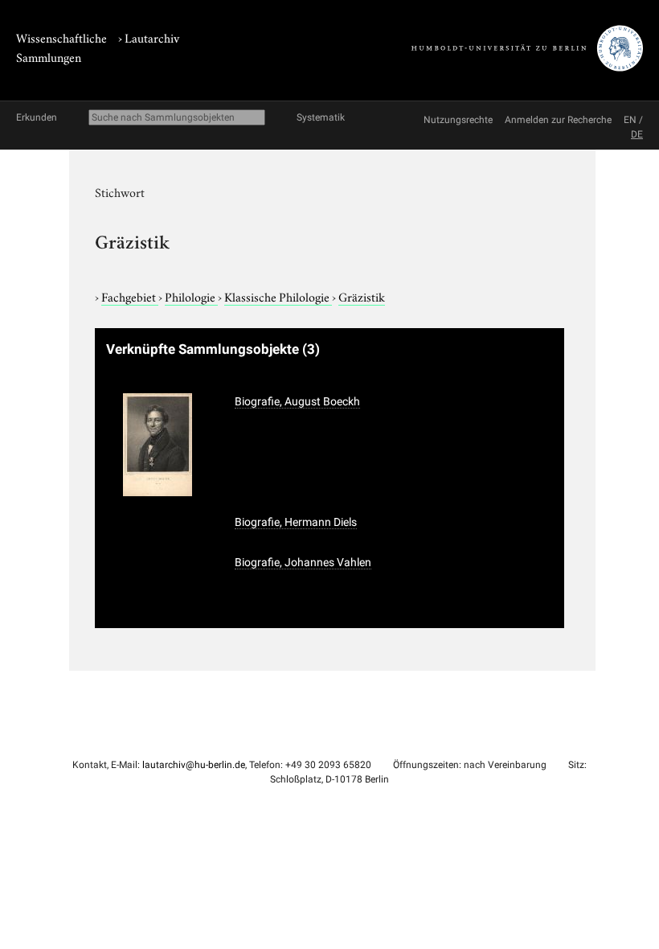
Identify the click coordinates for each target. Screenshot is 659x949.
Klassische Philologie (278, 296)
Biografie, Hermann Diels (296, 522)
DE (637, 134)
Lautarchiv (152, 37)
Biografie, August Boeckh (297, 401)
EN (630, 119)
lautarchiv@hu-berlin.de (193, 764)
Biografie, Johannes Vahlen (303, 562)
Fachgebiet (129, 296)
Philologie (191, 296)
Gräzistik (361, 296)
